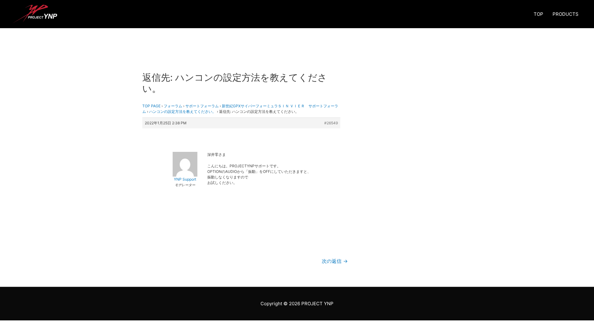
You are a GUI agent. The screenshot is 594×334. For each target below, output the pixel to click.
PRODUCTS (566, 14)
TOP (538, 14)
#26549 (331, 123)
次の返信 (335, 261)
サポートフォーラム (202, 106)
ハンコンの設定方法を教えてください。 (182, 111)
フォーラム (173, 106)
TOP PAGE (151, 106)
